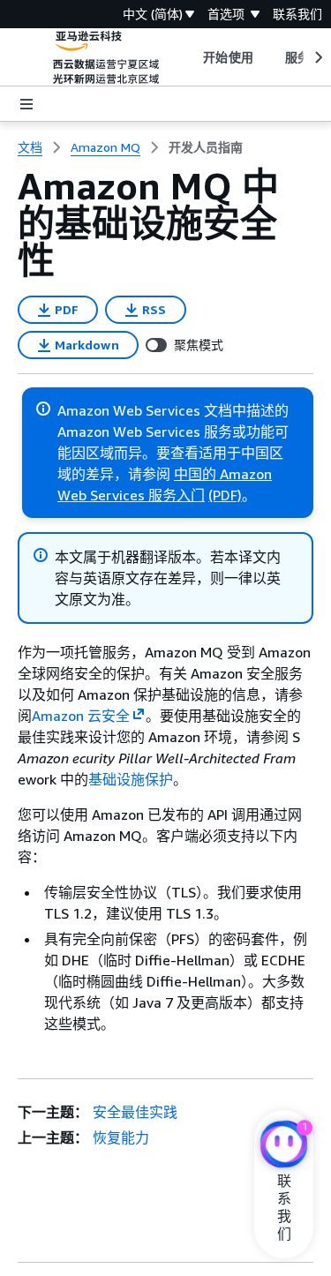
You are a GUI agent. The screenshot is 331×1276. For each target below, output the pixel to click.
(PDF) (225, 495)
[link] (206, 147)
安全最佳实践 (135, 1112)
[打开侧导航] (26, 104)
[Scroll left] (190, 57)
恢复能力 (121, 1137)
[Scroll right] (317, 57)
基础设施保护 (130, 779)
